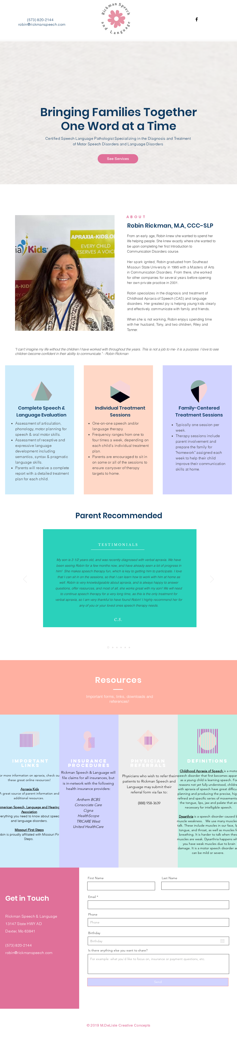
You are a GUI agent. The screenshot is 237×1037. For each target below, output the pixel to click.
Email (92, 896)
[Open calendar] (222, 941)
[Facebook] (196, 19)
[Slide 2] (112, 647)
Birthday (94, 933)
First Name (96, 878)
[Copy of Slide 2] (129, 647)
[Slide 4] (121, 647)
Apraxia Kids (30, 789)
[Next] (212, 579)
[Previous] (25, 579)
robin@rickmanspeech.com (41, 24)
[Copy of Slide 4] (125, 647)
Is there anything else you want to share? (117, 950)
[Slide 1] (108, 647)
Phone (92, 914)
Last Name (169, 878)
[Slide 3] (117, 647)
